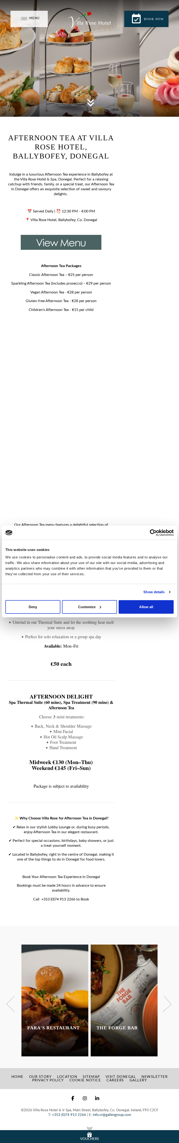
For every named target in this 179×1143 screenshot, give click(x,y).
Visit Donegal (121, 1077)
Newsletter (154, 1077)
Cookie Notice (85, 1080)
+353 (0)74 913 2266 (58, 899)
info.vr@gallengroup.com (112, 1115)
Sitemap (91, 1077)
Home (17, 1077)
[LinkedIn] (97, 1098)
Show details (154, 592)
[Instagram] (85, 1098)
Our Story (40, 1077)
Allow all (146, 607)
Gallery (138, 1080)
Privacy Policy (48, 1080)
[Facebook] (73, 1098)
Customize (87, 607)
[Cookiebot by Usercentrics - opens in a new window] (153, 532)
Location (67, 1077)
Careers (115, 1080)
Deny (33, 607)
